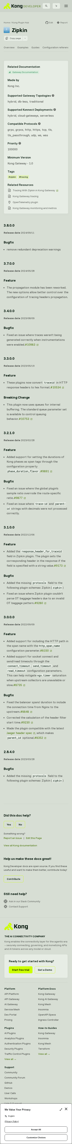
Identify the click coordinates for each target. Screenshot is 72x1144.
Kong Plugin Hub (20, 22)
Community (10, 1072)
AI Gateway (11, 1004)
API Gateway (11, 999)
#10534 (55, 387)
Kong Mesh (44, 1004)
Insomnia (43, 1009)
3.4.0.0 (9, 310)
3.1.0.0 (9, 527)
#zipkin (12, 176)
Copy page (15, 38)
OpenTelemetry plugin (25, 202)
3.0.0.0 (9, 617)
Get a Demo (45, 969)
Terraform (44, 1048)
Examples (23, 47)
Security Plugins (13, 1048)
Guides (35, 47)
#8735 (17, 685)
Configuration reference (56, 47)
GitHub (8, 1082)
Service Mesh (12, 1009)
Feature (10, 280)
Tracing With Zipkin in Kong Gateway (34, 190)
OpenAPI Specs (47, 1014)
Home (7, 22)
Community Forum (14, 1077)
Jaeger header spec (19, 733)
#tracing (23, 176)
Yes (9, 824)
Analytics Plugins (14, 1038)
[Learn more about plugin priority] (19, 143)
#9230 (25, 722)
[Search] (46, 6)
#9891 (44, 471)
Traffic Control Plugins (17, 1054)
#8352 (38, 738)
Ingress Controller (48, 1019)
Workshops (10, 1098)
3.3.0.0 (9, 358)
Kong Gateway (46, 994)
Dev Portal (10, 1014)
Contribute (13, 879)
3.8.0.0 (9, 225)
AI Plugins (10, 1033)
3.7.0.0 (9, 263)
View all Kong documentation (20, 845)
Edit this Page (34, 838)
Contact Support (18, 906)
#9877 (18, 498)
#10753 (24, 419)
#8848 (24, 711)
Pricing (8, 1019)
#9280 (38, 603)
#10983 (30, 344)
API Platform (11, 994)
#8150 (44, 650)
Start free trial (20, 969)
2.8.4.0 (9, 751)
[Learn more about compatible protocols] (39, 123)
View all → (10, 1059)
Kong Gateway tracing (25, 196)
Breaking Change (17, 397)
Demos (8, 1088)
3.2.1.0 (9, 432)
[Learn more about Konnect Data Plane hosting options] (54, 109)
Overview (9, 47)
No (20, 824)
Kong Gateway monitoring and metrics (35, 208)
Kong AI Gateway (48, 999)
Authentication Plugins (17, 1043)
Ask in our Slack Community (24, 901)
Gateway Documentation (25, 72)
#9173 (58, 565)
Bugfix (9, 242)
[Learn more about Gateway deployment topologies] (53, 95)
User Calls (10, 1093)
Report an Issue (13, 838)
